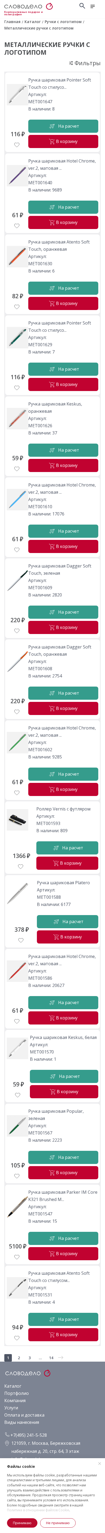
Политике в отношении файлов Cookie (38, 1510)
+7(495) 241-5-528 (28, 1435)
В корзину (67, 141)
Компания (15, 1400)
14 (51, 1357)
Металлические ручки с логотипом (47, 48)
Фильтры (87, 63)
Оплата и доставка (24, 1415)
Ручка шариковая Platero (63, 883)
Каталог (12, 1386)
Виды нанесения (21, 1422)
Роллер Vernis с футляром (63, 809)
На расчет (68, 126)
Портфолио (16, 1393)
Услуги (11, 1408)
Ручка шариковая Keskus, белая (63, 1037)
